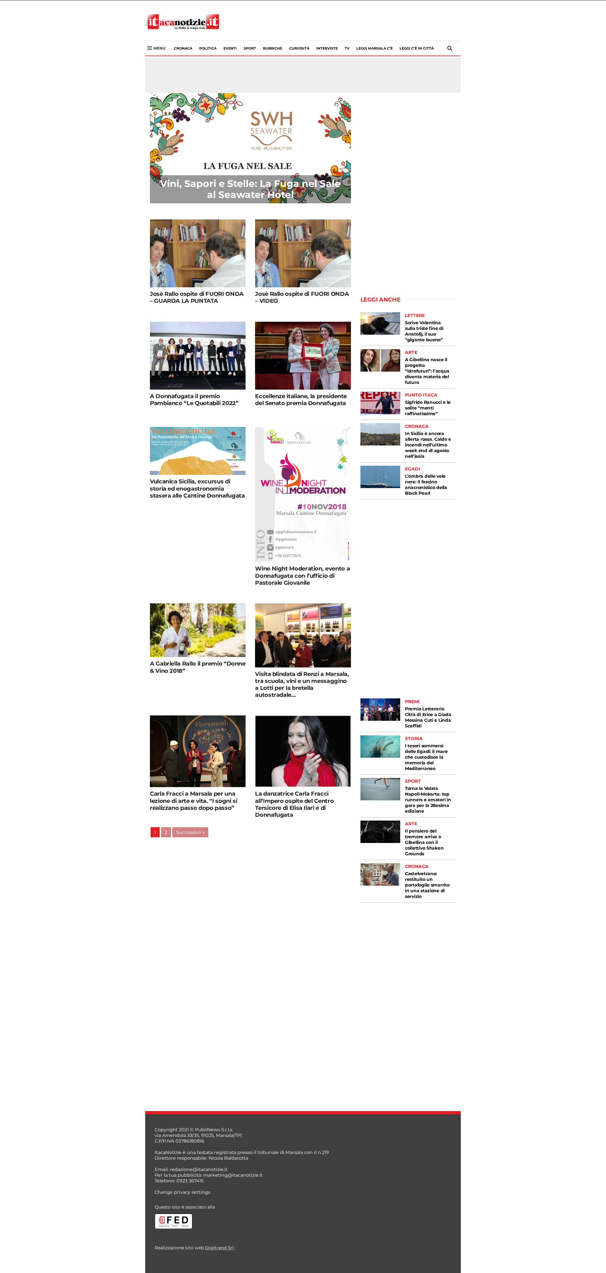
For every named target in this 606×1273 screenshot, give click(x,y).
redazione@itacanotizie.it (199, 1169)
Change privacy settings (182, 1192)
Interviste (327, 48)
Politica (208, 48)
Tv (347, 48)
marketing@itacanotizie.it (233, 1175)
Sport (250, 48)
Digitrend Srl (219, 1248)
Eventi (230, 48)
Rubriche (272, 48)
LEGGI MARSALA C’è (374, 48)
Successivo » (190, 832)
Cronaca (183, 48)
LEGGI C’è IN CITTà (417, 48)
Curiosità (299, 48)
